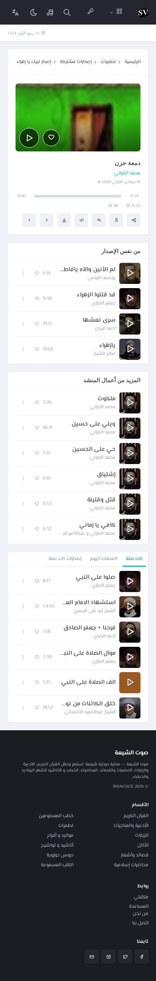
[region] (78, 644)
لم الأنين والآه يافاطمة (86, 270)
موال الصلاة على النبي (87, 653)
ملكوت (106, 399)
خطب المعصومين (56, 816)
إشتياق (106, 475)
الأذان (142, 845)
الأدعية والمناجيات (131, 826)
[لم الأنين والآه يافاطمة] (46, 220)
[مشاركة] (133, 220)
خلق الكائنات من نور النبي (88, 704)
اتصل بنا (140, 923)
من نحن (140, 914)
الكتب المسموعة (57, 865)
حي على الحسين (93, 449)
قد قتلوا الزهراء (96, 295)
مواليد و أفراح (60, 835)
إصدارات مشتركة (76, 62)
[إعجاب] (51, 138)
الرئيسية (132, 62)
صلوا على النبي (95, 577)
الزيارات (141, 835)
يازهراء (107, 345)
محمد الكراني (127, 173)
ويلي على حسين (93, 424)
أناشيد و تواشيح (57, 845)
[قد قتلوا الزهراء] (29, 220)
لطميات (108, 62)
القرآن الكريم (135, 816)
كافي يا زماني (97, 525)
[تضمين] (81, 220)
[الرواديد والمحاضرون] (90, 12)
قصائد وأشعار (134, 855)
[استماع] (29, 138)
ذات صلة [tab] (134, 559)
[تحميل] (64, 220)
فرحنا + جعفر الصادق (89, 628)
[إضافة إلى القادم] (99, 220)
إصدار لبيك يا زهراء (34, 62)
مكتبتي (141, 897)
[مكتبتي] (50, 12)
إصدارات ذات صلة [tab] (64, 559)
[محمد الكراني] (116, 220)
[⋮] (23, 273)
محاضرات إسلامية (131, 865)
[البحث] (67, 12)
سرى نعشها (99, 320)
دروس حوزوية (60, 855)
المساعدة (138, 906)
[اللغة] (15, 12)
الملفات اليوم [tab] (103, 559)
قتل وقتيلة (101, 500)
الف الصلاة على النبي (88, 682)
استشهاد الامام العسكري (88, 603)
